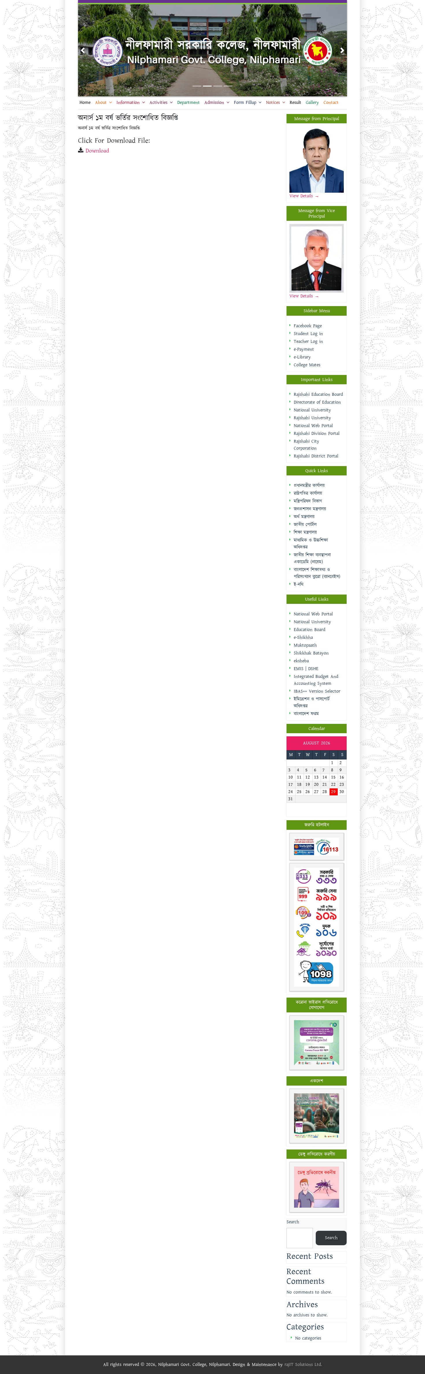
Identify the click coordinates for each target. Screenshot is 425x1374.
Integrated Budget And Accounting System (316, 680)
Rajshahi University (312, 418)
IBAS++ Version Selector (317, 691)
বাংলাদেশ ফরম (306, 714)
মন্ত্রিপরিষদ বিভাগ (308, 501)
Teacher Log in (308, 341)
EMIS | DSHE (306, 668)
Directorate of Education (317, 402)
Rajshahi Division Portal (316, 433)
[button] (82, 50)
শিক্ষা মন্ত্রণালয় (305, 532)
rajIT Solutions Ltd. (303, 1364)
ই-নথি (299, 584)
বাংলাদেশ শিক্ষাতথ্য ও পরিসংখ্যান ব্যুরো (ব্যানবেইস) (317, 573)
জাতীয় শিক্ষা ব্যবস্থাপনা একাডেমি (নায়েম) (312, 558)
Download (97, 151)
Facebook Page (308, 326)
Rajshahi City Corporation (306, 445)
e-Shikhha (303, 637)
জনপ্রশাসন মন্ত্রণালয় (310, 509)
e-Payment (304, 349)
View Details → (304, 296)
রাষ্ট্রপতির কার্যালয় (308, 493)
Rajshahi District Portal (316, 456)
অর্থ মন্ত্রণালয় (304, 517)
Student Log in (308, 333)
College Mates (307, 365)
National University (312, 410)
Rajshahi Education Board (318, 394)
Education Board (309, 629)
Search (293, 1222)
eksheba (301, 661)
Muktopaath (305, 645)
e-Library (302, 357)
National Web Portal (313, 425)
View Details (302, 196)
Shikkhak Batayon (311, 653)
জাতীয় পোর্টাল (305, 524)
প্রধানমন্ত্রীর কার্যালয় (309, 485)
